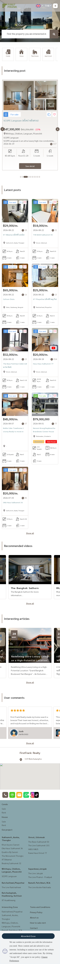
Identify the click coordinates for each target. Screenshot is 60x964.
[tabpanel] (30, 125)
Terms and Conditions (40, 907)
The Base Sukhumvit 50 (38, 841)
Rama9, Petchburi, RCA (39, 882)
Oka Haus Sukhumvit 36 (12, 848)
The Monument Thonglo (12, 855)
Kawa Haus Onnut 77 (37, 853)
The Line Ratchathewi (11, 887)
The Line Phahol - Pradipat (40, 877)
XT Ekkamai (7, 859)
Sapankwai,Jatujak (37, 868)
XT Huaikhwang (8, 900)
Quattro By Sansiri (10, 852)
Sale (4, 808)
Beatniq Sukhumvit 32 (11, 863)
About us (34, 917)
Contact (34, 928)
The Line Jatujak (35, 873)
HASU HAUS (33, 849)
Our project (7, 829)
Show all (30, 533)
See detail (30, 166)
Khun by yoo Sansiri (10, 844)
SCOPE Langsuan (9, 876)
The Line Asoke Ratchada (39, 887)
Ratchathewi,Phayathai (13, 882)
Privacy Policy (36, 912)
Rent (4, 812)
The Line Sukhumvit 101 (39, 845)
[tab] (20, 177)
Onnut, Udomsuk (36, 837)
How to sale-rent (38, 922)
